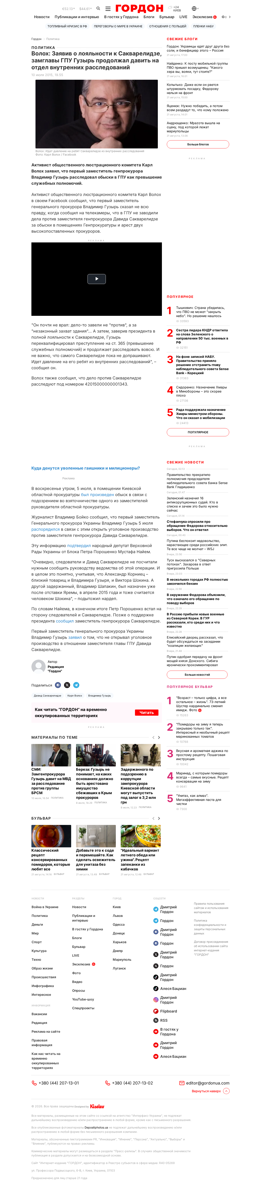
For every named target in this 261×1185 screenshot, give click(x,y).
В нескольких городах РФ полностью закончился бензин (197, 581)
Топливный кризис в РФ (67, 26)
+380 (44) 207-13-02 (132, 1083)
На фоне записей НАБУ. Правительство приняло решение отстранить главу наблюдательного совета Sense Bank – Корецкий (202, 365)
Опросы (78, 990)
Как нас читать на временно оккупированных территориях (46, 1061)
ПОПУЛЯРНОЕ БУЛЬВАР (190, 687)
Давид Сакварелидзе (47, 695)
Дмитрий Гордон (168, 909)
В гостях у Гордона (121, 17)
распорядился (45, 529)
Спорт (37, 942)
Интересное (41, 995)
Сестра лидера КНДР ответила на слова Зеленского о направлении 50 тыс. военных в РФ (202, 336)
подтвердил (79, 545)
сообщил (65, 621)
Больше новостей (197, 674)
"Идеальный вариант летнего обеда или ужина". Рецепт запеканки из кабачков (140, 859)
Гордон (36, 39)
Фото (76, 973)
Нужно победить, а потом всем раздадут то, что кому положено (198, 108)
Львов (118, 916)
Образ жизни (42, 968)
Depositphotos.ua (96, 1127)
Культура (39, 951)
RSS (164, 1020)
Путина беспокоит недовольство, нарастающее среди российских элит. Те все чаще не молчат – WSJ (197, 545)
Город (117, 898)
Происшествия (44, 977)
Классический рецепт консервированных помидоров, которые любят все (50, 859)
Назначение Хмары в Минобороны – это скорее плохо (201, 391)
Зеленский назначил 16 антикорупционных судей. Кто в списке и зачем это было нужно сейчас (192, 504)
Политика (53, 39)
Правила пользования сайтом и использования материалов (211, 908)
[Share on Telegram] (76, 685)
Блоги (149, 17)
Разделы (78, 898)
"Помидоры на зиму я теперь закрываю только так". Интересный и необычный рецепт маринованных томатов (203, 730)
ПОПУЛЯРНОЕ (180, 297)
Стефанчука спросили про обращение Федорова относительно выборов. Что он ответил (197, 526)
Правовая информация (42, 1042)
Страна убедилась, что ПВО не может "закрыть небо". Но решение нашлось (200, 312)
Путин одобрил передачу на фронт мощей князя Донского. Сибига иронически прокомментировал (194, 661)
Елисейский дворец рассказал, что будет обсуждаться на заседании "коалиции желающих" (195, 641)
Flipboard (168, 1011)
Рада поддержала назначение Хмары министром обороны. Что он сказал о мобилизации (201, 414)
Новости (42, 17)
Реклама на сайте (46, 1031)
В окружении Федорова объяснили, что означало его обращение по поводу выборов (196, 599)
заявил (75, 637)
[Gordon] (139, 8)
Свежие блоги (182, 39)
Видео (77, 982)
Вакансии (39, 1014)
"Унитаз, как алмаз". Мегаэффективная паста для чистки (198, 800)
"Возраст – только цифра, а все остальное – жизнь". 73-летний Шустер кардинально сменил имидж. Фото (201, 704)
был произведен (97, 494)
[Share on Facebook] (58, 685)
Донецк (119, 933)
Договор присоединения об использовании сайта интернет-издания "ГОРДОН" (211, 948)
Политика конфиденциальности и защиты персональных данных (210, 927)
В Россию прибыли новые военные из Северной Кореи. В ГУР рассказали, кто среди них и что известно (195, 620)
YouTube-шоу (83, 999)
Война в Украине (45, 907)
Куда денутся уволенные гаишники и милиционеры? (85, 468)
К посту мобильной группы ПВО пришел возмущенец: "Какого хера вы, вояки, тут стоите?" (197, 67)
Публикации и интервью (77, 17)
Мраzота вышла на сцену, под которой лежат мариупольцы (193, 127)
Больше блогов (198, 144)
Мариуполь (122, 959)
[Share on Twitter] (67, 685)
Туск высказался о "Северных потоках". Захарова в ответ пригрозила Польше (191, 564)
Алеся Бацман (173, 988)
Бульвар (166, 17)
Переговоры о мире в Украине (118, 26)
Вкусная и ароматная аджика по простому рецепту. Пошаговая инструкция (202, 755)
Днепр (118, 951)
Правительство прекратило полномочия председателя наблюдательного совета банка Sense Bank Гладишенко (197, 481)
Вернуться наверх (206, 1091)
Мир (35, 933)
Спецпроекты (83, 1008)
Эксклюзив (202, 17)
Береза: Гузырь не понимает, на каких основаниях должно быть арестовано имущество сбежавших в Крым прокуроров (94, 783)
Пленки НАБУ (203, 26)
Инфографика (43, 986)
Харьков (119, 942)
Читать (146, 712)
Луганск (119, 968)
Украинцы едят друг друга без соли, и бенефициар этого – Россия (198, 48)
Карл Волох (74, 695)
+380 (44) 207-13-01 (59, 1083)
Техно (36, 959)
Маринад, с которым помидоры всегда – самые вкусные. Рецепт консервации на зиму (202, 777)
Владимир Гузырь (99, 695)
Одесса (119, 924)
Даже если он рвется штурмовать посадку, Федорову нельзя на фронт (193, 89)
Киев (117, 907)
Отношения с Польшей (167, 26)
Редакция (39, 1023)
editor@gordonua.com (208, 1083)
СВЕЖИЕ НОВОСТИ (185, 462)
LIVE (183, 17)
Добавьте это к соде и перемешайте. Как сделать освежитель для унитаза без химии (95, 859)
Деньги (37, 924)
